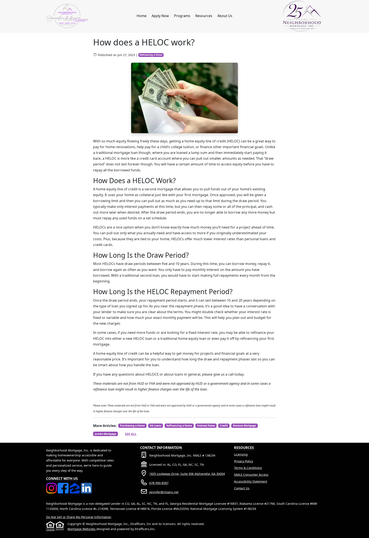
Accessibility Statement (250, 481)
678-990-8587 (158, 483)
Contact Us (241, 488)
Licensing (241, 454)
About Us (224, 15)
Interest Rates (206, 425)
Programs (182, 15)
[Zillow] (75, 485)
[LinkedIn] (86, 485)
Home (141, 15)
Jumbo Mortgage (105, 434)
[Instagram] (52, 485)
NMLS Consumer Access (251, 475)
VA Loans (155, 425)
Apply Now (160, 15)
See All (130, 434)
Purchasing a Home (132, 425)
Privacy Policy (243, 461)
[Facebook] (63, 485)
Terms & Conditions (248, 468)
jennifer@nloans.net (164, 492)
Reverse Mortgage (244, 425)
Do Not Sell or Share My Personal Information (78, 517)
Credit (224, 425)
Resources (203, 15)
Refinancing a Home (151, 54)
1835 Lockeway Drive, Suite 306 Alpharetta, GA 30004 (187, 474)
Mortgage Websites (81, 529)
